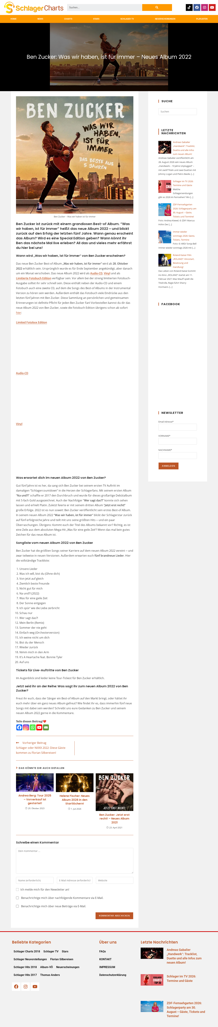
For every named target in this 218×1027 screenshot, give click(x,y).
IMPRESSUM (107, 967)
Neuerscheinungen (67, 967)
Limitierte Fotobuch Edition (33, 278)
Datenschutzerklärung (112, 975)
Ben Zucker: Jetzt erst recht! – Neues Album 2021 (114, 818)
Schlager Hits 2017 (25, 975)
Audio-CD (96, 273)
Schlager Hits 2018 (25, 967)
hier (18, 313)
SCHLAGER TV (127, 19)
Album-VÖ (46, 967)
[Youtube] (212, 7)
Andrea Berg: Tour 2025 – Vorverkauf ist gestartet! (34, 799)
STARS (96, 19)
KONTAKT (105, 959)
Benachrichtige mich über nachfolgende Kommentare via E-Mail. (62, 898)
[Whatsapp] (33, 727)
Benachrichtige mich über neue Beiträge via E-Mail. (53, 906)
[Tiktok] (189, 7)
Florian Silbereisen (61, 959)
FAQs (102, 951)
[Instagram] (204, 7)
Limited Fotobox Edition (31, 322)
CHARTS (68, 19)
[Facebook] (196, 7)
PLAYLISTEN (201, 19)
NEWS (40, 19)
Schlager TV (50, 951)
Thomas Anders (50, 975)
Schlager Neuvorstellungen (30, 959)
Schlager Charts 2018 (27, 951)
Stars (65, 951)
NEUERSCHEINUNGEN (165, 19)
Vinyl (107, 273)
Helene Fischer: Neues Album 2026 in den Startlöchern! (75, 800)
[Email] (46, 727)
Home (14, 19)
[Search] (157, 7)
